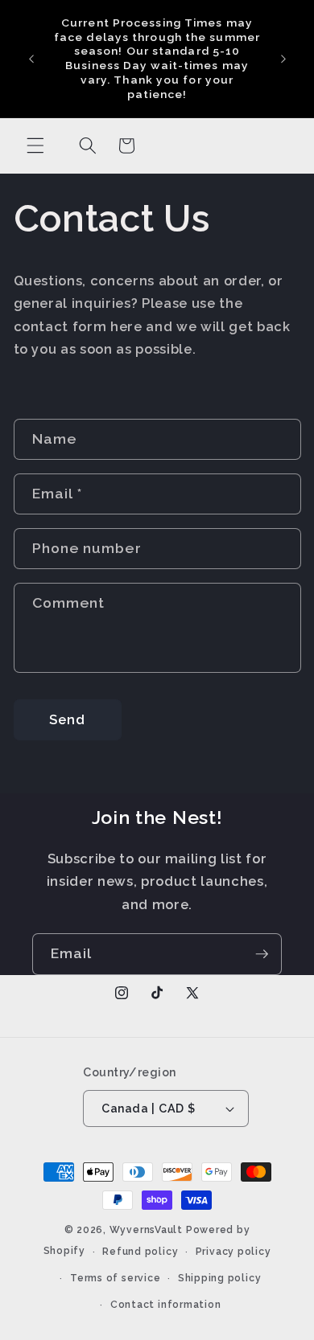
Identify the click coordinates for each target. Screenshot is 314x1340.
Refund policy (140, 1251)
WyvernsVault (147, 1230)
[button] (35, 145)
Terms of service (115, 1278)
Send (67, 719)
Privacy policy (233, 1251)
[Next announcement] (283, 58)
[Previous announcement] (31, 58)
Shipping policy (220, 1278)
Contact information (165, 1304)
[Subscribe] (261, 954)
